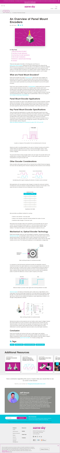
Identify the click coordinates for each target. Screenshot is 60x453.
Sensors (14, 437)
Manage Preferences (6, 451)
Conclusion (14, 60)
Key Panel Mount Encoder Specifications (21, 55)
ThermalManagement (15, 441)
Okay (58, 445)
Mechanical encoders (14, 235)
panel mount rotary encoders (16, 65)
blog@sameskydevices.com (36, 383)
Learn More (44, 421)
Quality (23, 431)
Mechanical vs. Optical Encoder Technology (21, 58)
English (56, 8)
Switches (14, 438)
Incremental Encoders (29, 344)
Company (24, 437)
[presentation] (57, 363)
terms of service (37, 421)
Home (4, 12)
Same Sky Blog (8, 12)
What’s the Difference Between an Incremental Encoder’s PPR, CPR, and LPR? (26, 122)
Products (14, 427)
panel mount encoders (25, 337)
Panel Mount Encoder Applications (19, 53)
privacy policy (29, 421)
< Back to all (6, 11)
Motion (12, 344)
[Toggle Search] (4, 6)
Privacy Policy (49, 421)
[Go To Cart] (56, 7)
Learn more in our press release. (30, 2)
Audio (14, 429)
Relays (14, 435)
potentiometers (32, 86)
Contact (52, 8)
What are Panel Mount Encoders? (19, 51)
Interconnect (15, 431)
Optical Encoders (40, 344)
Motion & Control (16, 433)
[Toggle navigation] (2, 6)
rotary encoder (29, 77)
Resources (24, 427)
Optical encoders (13, 291)
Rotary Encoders (19, 344)
